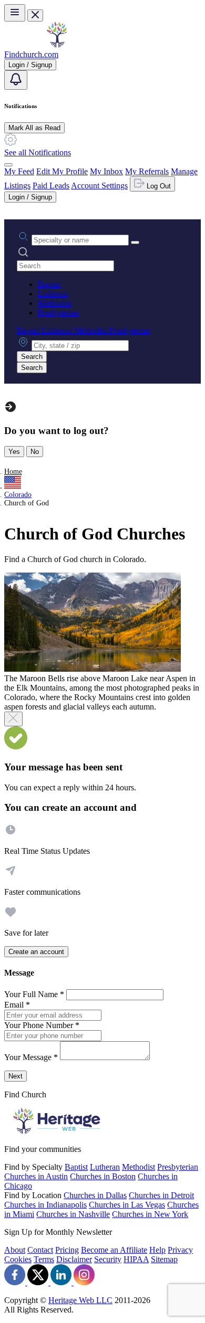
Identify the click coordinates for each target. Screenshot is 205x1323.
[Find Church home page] (56, 44)
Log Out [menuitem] (158, 186)
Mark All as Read (34, 128)
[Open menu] (14, 13)
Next (15, 1076)
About (14, 1249)
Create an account (36, 952)
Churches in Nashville (73, 1214)
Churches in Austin (36, 1176)
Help (157, 1249)
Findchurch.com (31, 54)
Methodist (54, 303)
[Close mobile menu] (35, 15)
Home (13, 471)
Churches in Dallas (95, 1195)
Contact (40, 1249)
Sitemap (164, 1259)
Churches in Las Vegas (127, 1204)
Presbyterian (58, 312)
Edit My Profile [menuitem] (62, 171)
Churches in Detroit (161, 1195)
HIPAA (136, 1259)
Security (107, 1259)
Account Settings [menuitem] (99, 185)
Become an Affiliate (114, 1249)
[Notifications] (15, 80)
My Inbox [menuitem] (106, 171)
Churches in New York (150, 1214)
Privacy (180, 1249)
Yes (14, 452)
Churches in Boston (103, 1176)
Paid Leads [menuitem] (51, 185)
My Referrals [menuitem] (147, 171)
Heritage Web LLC (80, 1300)
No (34, 452)
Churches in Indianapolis (45, 1204)
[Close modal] (13, 719)
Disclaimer (74, 1259)
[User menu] (8, 164)
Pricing (67, 1249)
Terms (44, 1259)
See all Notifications (37, 152)
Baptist (49, 284)
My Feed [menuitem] (19, 171)
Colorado (18, 495)
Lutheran (53, 293)
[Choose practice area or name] (135, 242)
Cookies (18, 1259)
